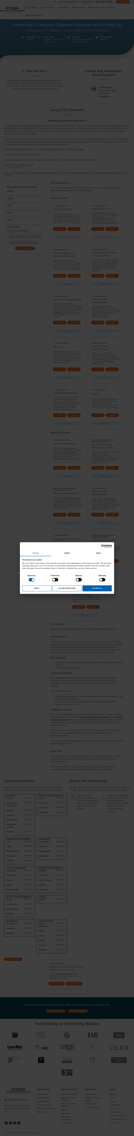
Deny (36, 588)
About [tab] (98, 553)
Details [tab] (67, 553)
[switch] (55, 579)
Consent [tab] (35, 553)
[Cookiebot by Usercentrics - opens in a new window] (102, 546)
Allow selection (67, 588)
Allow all (97, 588)
